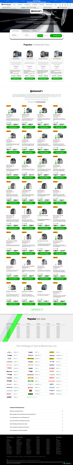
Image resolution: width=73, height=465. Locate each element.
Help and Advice (58, 437)
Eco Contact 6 (40, 114)
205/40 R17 (28, 332)
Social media (58, 452)
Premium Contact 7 (41, 139)
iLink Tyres (18, 452)
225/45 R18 (38, 327)
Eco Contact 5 (56, 190)
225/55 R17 (48, 439)
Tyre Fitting (41, 4)
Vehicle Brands (27, 4)
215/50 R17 (48, 451)
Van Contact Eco (56, 139)
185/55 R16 (18, 337)
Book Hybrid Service (10, 451)
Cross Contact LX (9, 266)
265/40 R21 (58, 333)
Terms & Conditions (15, 456)
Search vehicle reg (15, 30)
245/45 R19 (48, 328)
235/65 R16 (18, 336)
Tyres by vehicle (58, 443)
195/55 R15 (8, 332)
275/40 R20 (58, 332)
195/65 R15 (8, 326)
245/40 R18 (38, 328)
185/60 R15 (8, 328)
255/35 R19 (48, 326)
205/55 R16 (18, 326)
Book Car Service (9, 448)
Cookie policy (21, 456)
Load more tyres (36, 309)
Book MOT (8, 444)
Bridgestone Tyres (19, 443)
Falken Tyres (18, 448)
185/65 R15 (8, 331)
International (40, 456)
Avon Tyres (18, 440)
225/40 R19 (48, 333)
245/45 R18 (38, 336)
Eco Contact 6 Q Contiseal (43, 215)
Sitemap (37, 456)
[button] (60, 5)
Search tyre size (26, 30)
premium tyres (36, 23)
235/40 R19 (48, 336)
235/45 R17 (28, 331)
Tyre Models (34, 4)
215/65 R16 (18, 327)
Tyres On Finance (9, 452)
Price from (8, 122)
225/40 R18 (38, 326)
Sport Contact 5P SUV (57, 291)
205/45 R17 (28, 336)
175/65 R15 (8, 336)
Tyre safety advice (59, 453)
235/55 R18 (38, 337)
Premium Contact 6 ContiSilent (28, 266)
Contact (65, 5)
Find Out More (15, 78)
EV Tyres (8, 443)
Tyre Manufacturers (20, 437)
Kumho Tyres (18, 453)
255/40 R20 (58, 328)
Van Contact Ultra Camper (43, 240)
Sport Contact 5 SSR (10, 215)
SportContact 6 (25, 165)
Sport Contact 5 (9, 190)
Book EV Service (9, 449)
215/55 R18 (38, 335)
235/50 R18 (38, 331)
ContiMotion (40, 291)
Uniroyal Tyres (28, 449)
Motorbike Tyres (9, 440)
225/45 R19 (48, 332)
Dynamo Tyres (19, 447)
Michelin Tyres (28, 439)
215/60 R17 (28, 328)
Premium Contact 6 (57, 114)
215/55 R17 (28, 335)
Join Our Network (9, 453)
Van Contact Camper (26, 215)
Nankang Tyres (28, 440)
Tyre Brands (20, 4)
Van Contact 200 (41, 266)
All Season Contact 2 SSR (11, 291)
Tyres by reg (58, 444)
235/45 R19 (48, 335)
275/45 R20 (58, 331)
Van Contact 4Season (26, 240)
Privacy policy (25, 456)
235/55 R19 (48, 327)
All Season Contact (41, 165)
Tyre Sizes (38, 437)
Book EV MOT (9, 445)
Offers (56, 4)
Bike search (35, 30)
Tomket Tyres (28, 447)
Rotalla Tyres (28, 445)
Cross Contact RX (56, 165)
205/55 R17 (28, 337)
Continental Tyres (45, 99)
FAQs (57, 439)
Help (62, 5)
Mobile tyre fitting (58, 451)
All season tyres (58, 448)
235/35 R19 (48, 331)
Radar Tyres (28, 443)
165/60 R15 (8, 333)
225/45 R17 (28, 326)
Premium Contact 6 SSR (58, 266)
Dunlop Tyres (19, 445)
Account (68, 5)
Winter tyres (58, 449)
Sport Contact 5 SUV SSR (58, 215)
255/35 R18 (38, 333)
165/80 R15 (8, 337)
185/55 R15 (8, 327)
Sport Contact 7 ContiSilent (27, 291)
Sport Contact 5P (41, 190)
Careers (44, 456)
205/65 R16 (18, 332)
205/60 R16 (18, 335)
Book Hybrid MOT (9, 447)
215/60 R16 (48, 453)
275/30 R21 (58, 336)
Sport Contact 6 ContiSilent (11, 240)
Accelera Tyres (19, 439)
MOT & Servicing (49, 4)
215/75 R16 (18, 331)
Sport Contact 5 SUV (10, 165)
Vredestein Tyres (28, 451)
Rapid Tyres (28, 444)
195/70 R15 (8, 335)
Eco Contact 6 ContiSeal (58, 240)
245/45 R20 (58, 326)
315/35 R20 (58, 335)
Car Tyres (8, 439)
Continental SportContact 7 (21, 95)
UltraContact (8, 139)
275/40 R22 (58, 327)
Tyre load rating (58, 445)
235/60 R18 (38, 332)
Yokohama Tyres (28, 452)
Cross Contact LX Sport (26, 190)
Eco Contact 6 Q (25, 139)
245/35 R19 (48, 337)
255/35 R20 (58, 337)
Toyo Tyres (28, 448)
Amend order (58, 440)
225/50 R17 (28, 327)
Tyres (14, 4)
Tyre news (57, 447)
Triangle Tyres (28, 453)
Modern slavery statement (31, 456)
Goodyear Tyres (19, 449)
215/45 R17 (28, 333)
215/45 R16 (18, 333)
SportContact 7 (9, 114)
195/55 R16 (18, 328)
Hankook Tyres (19, 451)
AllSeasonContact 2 (26, 114)
